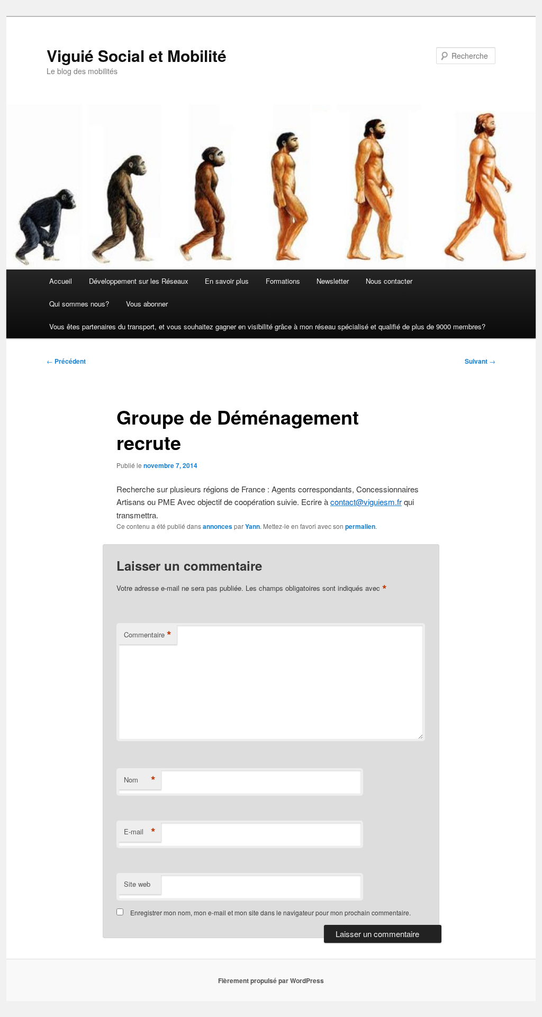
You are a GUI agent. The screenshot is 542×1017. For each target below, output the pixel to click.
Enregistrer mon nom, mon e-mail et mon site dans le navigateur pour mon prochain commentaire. (270, 912)
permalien (360, 526)
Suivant (480, 361)
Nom (140, 779)
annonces (217, 526)
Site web (137, 884)
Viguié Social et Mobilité (137, 55)
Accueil (60, 281)
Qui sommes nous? (79, 304)
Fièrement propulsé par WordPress (271, 980)
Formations (283, 281)
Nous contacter (389, 281)
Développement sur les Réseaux (138, 281)
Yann (252, 526)
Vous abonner (147, 304)
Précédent (66, 361)
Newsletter (333, 281)
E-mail (140, 831)
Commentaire (147, 634)
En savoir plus (227, 281)
